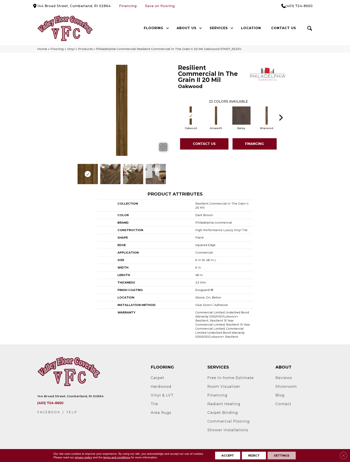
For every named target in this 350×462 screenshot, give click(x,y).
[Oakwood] (191, 115)
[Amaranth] (216, 115)
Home (42, 49)
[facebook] (48, 412)
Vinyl (71, 49)
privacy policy (83, 457)
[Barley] (241, 115)
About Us (186, 28)
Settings (281, 455)
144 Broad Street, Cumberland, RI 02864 (74, 6)
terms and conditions (116, 457)
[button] (167, 28)
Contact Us (283, 28)
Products (85, 49)
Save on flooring (160, 6)
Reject (254, 455)
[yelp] (71, 412)
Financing (128, 6)
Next (170, 172)
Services (219, 28)
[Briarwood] (267, 115)
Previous (73, 172)
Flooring (153, 28)
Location (251, 28)
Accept (227, 455)
